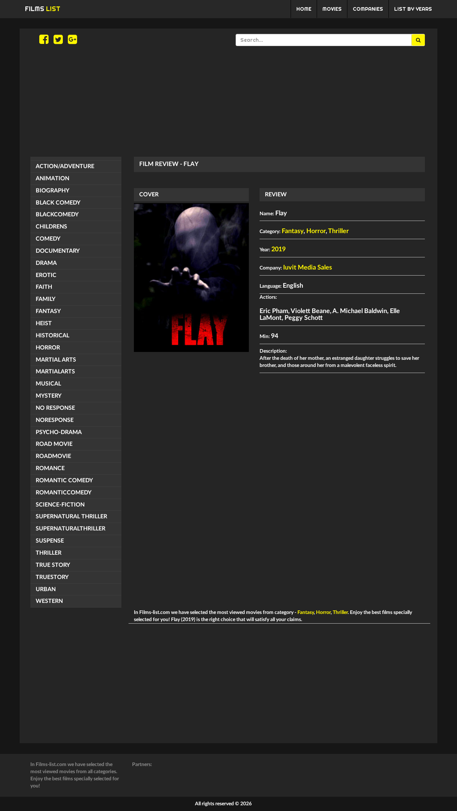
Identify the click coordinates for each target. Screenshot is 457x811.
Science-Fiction (60, 505)
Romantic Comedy (64, 480)
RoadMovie (53, 456)
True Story (53, 565)
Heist (44, 323)
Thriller (48, 553)
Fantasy (48, 311)
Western (49, 601)
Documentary (58, 251)
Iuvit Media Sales (307, 268)
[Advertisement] (228, 101)
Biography (52, 190)
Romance (50, 468)
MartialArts (55, 371)
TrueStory (52, 577)
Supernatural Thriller (71, 516)
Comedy (48, 239)
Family (45, 299)
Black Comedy (58, 203)
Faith (44, 287)
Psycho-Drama (59, 432)
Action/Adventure (65, 166)
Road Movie (54, 444)
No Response (55, 408)
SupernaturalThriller (70, 529)
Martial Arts (56, 360)
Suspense (50, 541)
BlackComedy (57, 214)
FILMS (42, 9)
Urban (46, 589)
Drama (46, 263)
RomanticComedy (63, 492)
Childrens (51, 227)
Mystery (48, 396)
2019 (278, 249)
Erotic (46, 275)
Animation (52, 178)
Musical (48, 384)
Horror (48, 348)
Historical (52, 335)
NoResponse (55, 420)
